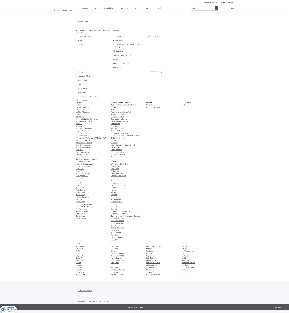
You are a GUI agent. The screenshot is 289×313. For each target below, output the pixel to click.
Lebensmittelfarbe (83, 161)
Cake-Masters (81, 248)
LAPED (184, 258)
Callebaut (114, 248)
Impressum (117, 68)
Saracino (79, 267)
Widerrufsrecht (83, 88)
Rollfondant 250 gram (84, 143)
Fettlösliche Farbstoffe (84, 173)
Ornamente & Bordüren (120, 121)
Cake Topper (116, 188)
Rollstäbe (114, 235)
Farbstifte (79, 171)
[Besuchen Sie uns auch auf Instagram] (77, 297)
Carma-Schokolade (83, 154)
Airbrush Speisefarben (84, 164)
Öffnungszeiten (154, 36)
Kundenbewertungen (156, 72)
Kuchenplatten (116, 202)
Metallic (79, 180)
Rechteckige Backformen (120, 133)
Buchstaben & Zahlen (119, 119)
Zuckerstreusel (81, 216)
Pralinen (114, 197)
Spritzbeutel (115, 178)
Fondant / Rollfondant (84, 128)
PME (112, 265)
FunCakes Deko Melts (84, 157)
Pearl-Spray (80, 188)
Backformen (115, 124)
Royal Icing (80, 117)
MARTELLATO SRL (117, 260)
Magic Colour (81, 260)
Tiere (113, 109)
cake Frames (115, 246)
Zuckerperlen (81, 218)
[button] (222, 8)
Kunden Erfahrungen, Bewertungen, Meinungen (126, 45)
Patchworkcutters (188, 263)
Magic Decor (80, 256)
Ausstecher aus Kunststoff (121, 112)
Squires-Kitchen (188, 267)
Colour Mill (80, 258)
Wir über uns (118, 51)
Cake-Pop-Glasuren (83, 152)
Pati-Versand (80, 274)
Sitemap (116, 59)
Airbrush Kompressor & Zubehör (123, 105)
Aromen (79, 105)
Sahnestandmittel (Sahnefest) (87, 119)
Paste (78, 185)
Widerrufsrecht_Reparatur (87, 97)
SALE (185, 105)
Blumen (79, 124)
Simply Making (81, 246)
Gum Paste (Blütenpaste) (85, 204)
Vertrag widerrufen (85, 291)
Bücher (149, 105)
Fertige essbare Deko (84, 121)
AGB (79, 84)
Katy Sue (149, 258)
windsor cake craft (118, 270)
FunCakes (79, 133)
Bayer (148, 256)
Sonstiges (79, 126)
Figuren (114, 195)
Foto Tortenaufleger (83, 147)
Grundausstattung (153, 107)
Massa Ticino (186, 260)
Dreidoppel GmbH (153, 274)
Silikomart (150, 267)
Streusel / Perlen (82, 211)
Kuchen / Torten (82, 109)
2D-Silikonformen (117, 221)
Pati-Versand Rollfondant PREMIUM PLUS (91, 138)
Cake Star (185, 256)
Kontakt (231, 2)
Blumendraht (116, 159)
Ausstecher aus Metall (119, 114)
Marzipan (79, 199)
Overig (78, 263)
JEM (183, 253)
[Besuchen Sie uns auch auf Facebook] (77, 294)
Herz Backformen (117, 128)
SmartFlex (79, 270)
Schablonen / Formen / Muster (122, 211)
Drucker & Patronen (83, 166)
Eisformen (115, 171)
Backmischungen (82, 107)
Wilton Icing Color (82, 197)
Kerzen (113, 190)
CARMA (78, 251)
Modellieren (80, 202)
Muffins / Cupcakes (83, 112)
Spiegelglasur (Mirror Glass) (86, 159)
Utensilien (115, 169)
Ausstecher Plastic (118, 157)
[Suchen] (216, 8)
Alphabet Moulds (117, 256)
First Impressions (188, 251)
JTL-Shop (284, 307)
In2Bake (185, 246)
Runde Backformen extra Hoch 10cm (125, 135)
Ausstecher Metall (118, 154)
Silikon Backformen (118, 138)
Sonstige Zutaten (82, 209)
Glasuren (79, 150)
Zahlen (113, 192)
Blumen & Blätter (117, 117)
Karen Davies (116, 258)
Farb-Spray (80, 169)
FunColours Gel (81, 178)
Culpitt (148, 248)
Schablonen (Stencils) (119, 214)
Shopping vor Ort (210, 2)
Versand (109, 301)
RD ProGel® (80, 192)
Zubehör (114, 143)
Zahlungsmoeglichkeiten (122, 55)
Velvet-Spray (80, 195)
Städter (149, 270)
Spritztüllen (115, 180)
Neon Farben (81, 183)
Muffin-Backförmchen (119, 131)
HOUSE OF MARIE (117, 253)
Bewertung (117, 36)
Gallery (80, 72)
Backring (114, 126)
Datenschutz (82, 80)
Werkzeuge (115, 240)
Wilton (184, 272)
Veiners (114, 161)
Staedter (185, 270)
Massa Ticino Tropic (83, 135)
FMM (77, 253)
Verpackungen (116, 206)
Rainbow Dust (151, 265)
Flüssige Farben (82, 176)
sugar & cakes (81, 272)
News (222, 2)
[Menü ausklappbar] (56, 6)
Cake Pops (115, 166)
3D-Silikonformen (117, 223)
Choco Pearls (80, 214)
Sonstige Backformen (119, 140)
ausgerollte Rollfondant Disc (86, 131)
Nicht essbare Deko (118, 185)
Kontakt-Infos (118, 40)
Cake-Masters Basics (154, 246)
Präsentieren (116, 199)
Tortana (149, 272)
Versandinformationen (121, 63)
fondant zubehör (117, 237)
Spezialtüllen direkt (118, 176)
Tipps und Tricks (84, 76)
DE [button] (198, 2)
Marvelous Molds (117, 218)
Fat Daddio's (151, 251)
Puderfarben (80, 190)
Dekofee (114, 251)
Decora (184, 248)
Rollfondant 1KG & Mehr (85, 140)
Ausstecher (115, 107)
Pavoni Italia (80, 265)
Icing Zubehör (116, 183)
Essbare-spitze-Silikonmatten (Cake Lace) (126, 216)
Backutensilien (116, 150)
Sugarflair (114, 272)
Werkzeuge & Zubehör (119, 164)
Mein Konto (82, 93)
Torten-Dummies (117, 228)
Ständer (114, 204)
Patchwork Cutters (153, 263)
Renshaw (185, 265)
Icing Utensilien (117, 173)
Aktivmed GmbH (117, 274)
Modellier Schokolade (84, 206)
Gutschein (187, 102)
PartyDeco (115, 263)
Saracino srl (115, 267)
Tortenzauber (116, 232)
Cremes (79, 114)
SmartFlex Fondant (83, 145)
